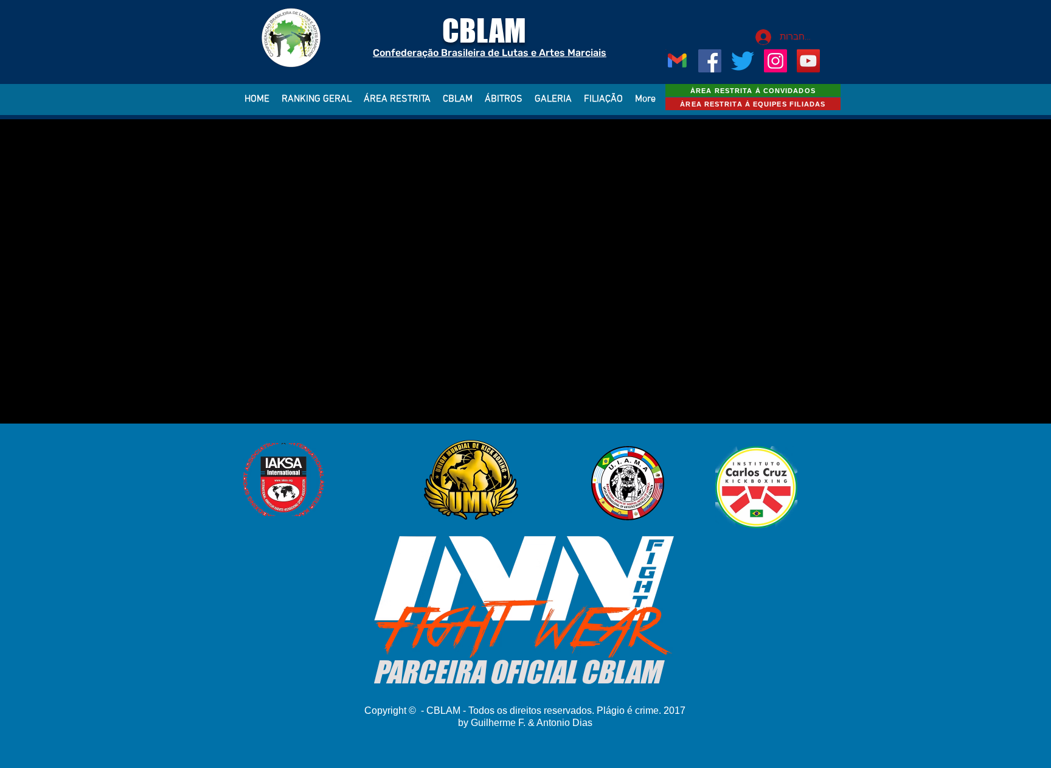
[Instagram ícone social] (775, 60)
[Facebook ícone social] (709, 60)
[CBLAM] (742, 60)
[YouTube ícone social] (808, 60)
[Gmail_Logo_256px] (677, 60)
